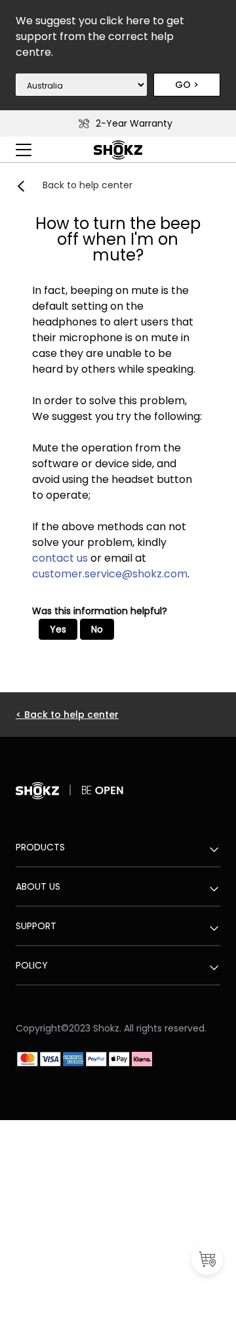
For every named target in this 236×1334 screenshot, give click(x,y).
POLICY (32, 965)
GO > (187, 84)
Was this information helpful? (99, 610)
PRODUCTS (40, 847)
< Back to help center (67, 714)
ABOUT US (38, 886)
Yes (58, 629)
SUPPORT (36, 925)
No (97, 629)
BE (88, 790)
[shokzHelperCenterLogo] (118, 156)
